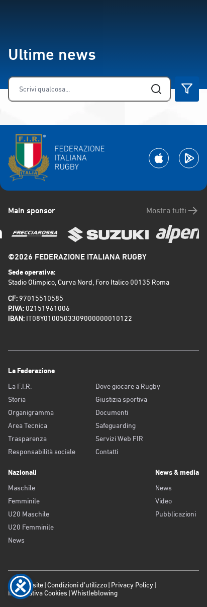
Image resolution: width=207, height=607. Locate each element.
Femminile (24, 501)
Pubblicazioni (175, 514)
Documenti (111, 412)
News (16, 540)
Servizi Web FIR (119, 439)
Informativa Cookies (37, 593)
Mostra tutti (166, 210)
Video (163, 501)
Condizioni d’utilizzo (77, 585)
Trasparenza (27, 439)
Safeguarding (115, 425)
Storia (17, 399)
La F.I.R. (20, 386)
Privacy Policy (132, 585)
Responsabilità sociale (41, 452)
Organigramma (31, 412)
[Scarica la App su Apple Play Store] (159, 158)
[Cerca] (156, 89)
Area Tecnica (27, 425)
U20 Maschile (28, 514)
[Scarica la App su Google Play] (189, 158)
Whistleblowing (94, 593)
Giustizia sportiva (121, 399)
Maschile (21, 488)
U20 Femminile (31, 527)
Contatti (106, 452)
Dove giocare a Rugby (127, 386)
